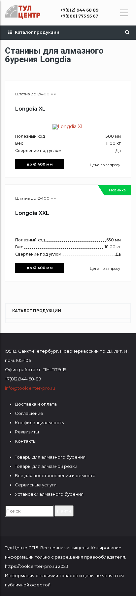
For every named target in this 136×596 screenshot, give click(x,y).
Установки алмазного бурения (49, 494)
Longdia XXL (32, 213)
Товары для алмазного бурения (50, 457)
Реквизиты (27, 431)
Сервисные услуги (35, 484)
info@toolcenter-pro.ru (30, 388)
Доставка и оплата (36, 404)
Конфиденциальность (39, 422)
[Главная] (22, 12)
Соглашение (29, 413)
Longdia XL (30, 109)
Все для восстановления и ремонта (55, 475)
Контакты (25, 441)
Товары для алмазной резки (46, 466)
